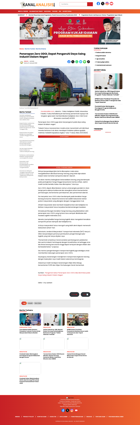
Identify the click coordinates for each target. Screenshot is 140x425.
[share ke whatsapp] (77, 63)
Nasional (47, 11)
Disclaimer (63, 417)
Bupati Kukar (101, 56)
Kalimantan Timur (36, 11)
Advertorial (67, 11)
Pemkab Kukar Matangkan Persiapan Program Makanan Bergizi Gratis (105, 108)
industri (30, 303)
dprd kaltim (100, 59)
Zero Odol (38, 303)
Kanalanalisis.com (47, 111)
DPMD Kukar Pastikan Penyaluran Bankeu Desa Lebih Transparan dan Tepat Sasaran (108, 100)
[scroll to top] (134, 422)
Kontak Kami (41, 417)
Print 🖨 (74, 294)
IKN (60, 11)
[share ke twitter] (73, 63)
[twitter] (103, 5)
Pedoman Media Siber (116, 417)
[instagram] (107, 5)
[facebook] (99, 5)
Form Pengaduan (77, 417)
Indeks (17, 417)
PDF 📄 (85, 294)
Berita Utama (41, 49)
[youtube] (112, 5)
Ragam (54, 11)
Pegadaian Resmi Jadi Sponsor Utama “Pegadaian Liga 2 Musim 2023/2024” (98, 15)
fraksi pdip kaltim (102, 62)
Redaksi (89, 417)
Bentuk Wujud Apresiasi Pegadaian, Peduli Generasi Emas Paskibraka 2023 (45, 15)
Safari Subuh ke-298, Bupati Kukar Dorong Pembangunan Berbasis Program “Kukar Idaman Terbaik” (107, 93)
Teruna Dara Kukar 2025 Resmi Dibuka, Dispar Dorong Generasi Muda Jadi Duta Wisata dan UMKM (107, 115)
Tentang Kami (100, 417)
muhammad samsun (104, 65)
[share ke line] (85, 63)
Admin (26, 61)
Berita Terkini (23, 11)
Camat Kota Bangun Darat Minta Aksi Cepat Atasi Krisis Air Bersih (107, 122)
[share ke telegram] (81, 63)
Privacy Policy (28, 417)
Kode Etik (53, 417)
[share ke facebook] (69, 63)
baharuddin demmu (103, 52)
